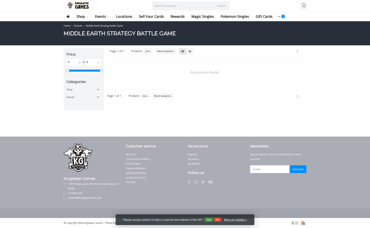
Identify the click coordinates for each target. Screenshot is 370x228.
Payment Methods (135, 168)
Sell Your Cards (151, 16)
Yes (209, 219)
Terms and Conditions (138, 159)
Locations (124, 16)
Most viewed (164, 51)
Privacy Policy (133, 163)
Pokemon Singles (235, 16)
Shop (81, 16)
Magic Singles (202, 16)
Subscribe (298, 169)
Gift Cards (264, 16)
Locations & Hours (136, 177)
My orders (193, 159)
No (217, 219)
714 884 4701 (75, 193)
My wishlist (193, 163)
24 (147, 51)
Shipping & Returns (136, 173)
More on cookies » (235, 219)
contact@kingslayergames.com (85, 197)
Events (100, 16)
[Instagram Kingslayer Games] (197, 182)
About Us (131, 154)
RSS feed (130, 182)
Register (192, 154)
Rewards (178, 16)
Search (221, 6)
